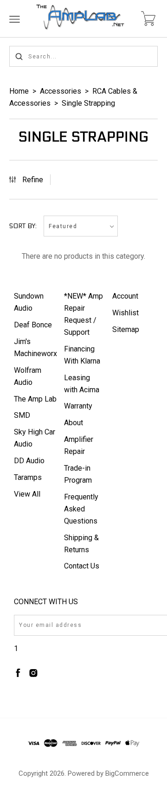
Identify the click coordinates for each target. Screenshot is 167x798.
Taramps (28, 477)
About (73, 422)
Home (19, 91)
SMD (22, 415)
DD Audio (29, 460)
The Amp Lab (35, 399)
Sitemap (125, 329)
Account (125, 296)
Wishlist (125, 312)
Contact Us (81, 566)
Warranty (78, 406)
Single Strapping (88, 103)
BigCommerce (127, 773)
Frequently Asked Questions (81, 508)
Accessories (60, 91)
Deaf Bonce (33, 324)
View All (27, 494)
